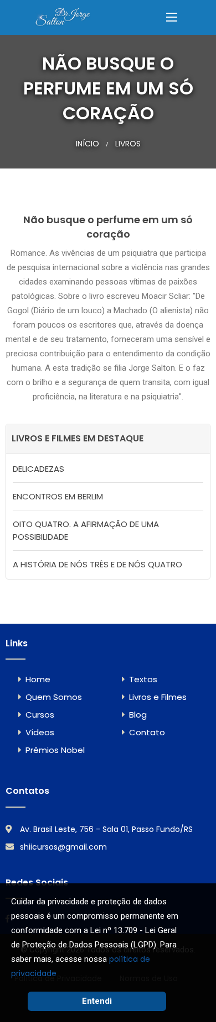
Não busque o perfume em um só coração (108, 227)
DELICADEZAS (38, 469)
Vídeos (39, 732)
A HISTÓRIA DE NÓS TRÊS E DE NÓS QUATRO (97, 564)
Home (37, 679)
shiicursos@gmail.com (63, 846)
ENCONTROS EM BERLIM (58, 496)
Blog (138, 714)
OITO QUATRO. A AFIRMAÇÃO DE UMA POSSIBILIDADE (86, 530)
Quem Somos (53, 697)
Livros (128, 143)
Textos (143, 679)
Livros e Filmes (158, 697)
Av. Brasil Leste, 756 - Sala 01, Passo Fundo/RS (106, 829)
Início (87, 143)
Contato (147, 732)
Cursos (39, 714)
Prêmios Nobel (55, 750)
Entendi (97, 1001)
